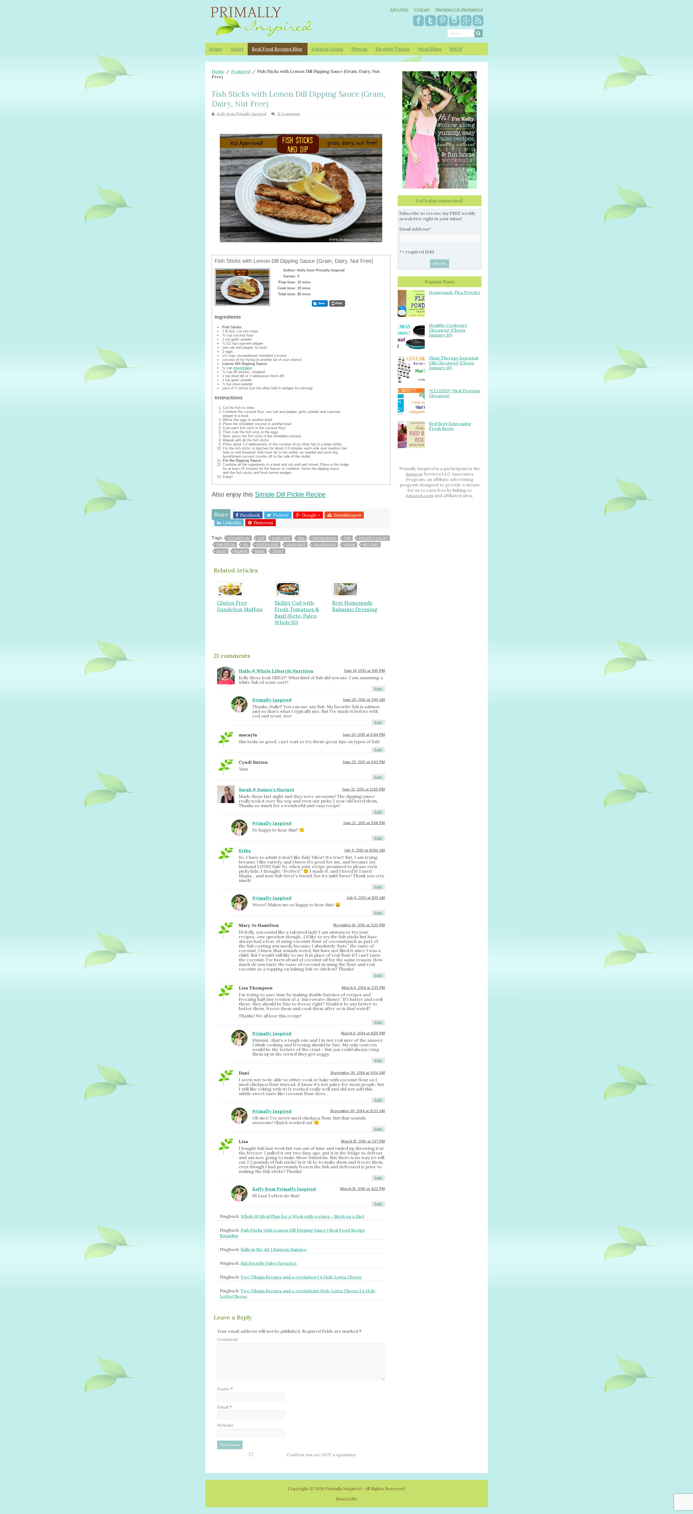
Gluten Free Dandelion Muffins (240, 606)
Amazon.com (419, 495)
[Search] (479, 33)
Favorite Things (392, 49)
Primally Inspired (271, 700)
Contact (422, 9)
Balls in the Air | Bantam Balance (274, 1249)
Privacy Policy (346, 1498)
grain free (296, 544)
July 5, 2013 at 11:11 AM (366, 897)
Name (225, 1389)
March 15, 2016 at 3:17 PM (363, 1141)
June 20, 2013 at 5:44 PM (363, 734)
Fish (347, 538)
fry (246, 544)
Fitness (359, 49)
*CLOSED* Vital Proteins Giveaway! (454, 393)
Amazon (414, 474)
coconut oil (239, 538)
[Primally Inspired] (262, 20)
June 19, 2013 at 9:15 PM (364, 670)
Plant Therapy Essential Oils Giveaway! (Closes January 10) (453, 362)
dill (301, 538)
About (237, 49)
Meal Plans (430, 49)
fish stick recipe (373, 538)
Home (215, 49)
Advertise (399, 9)
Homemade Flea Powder (454, 292)
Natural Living (327, 49)
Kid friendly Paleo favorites (269, 1263)
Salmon (240, 551)
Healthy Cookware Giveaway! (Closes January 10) (448, 330)
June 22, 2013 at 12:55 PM (363, 789)
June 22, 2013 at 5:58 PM (364, 822)
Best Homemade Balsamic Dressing (354, 606)
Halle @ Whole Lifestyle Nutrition (276, 671)
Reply (378, 689)
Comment (227, 1339)
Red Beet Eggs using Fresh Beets (450, 426)
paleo (221, 551)
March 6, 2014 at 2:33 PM (363, 987)
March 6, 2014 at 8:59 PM (363, 1033)
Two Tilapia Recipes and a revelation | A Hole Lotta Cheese (301, 1277)
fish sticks (225, 544)
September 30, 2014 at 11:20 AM (357, 1110)
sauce (260, 551)
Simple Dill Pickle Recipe (290, 494)
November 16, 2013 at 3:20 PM (359, 925)
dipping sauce (324, 538)
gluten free (267, 544)
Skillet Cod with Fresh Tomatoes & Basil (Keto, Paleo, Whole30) (296, 613)
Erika (245, 850)
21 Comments (288, 113)
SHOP (456, 49)
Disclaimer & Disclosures (459, 9)
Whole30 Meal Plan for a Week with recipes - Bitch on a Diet (302, 1216)
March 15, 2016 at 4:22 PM (362, 1188)
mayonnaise (242, 368)
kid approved (324, 544)
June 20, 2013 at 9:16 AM (364, 699)
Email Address (415, 229)
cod (260, 538)
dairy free (281, 538)
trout (277, 551)
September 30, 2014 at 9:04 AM (358, 1072)
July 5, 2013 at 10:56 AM (364, 850)
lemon (349, 544)
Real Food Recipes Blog (277, 49)
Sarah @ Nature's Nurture (266, 789)
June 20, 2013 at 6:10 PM (364, 761)
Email (224, 1407)
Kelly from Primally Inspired (241, 113)
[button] (320, 303)
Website (225, 1425)
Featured (240, 71)
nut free (371, 544)
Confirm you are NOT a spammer (321, 1454)
